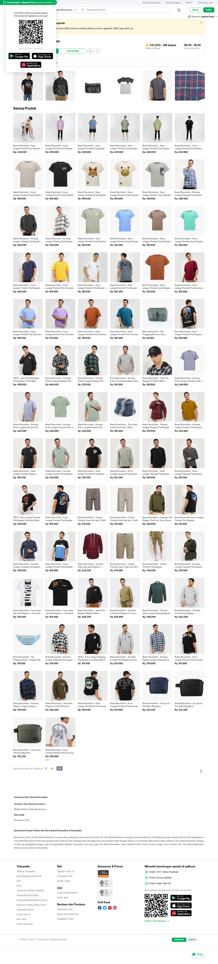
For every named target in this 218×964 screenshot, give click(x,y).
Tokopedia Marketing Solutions (32, 900)
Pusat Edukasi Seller (67, 892)
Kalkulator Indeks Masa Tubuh (31, 905)
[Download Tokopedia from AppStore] (181, 905)
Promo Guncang (25, 924)
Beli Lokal (21, 919)
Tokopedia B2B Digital (27, 895)
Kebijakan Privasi (65, 919)
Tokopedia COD (65, 876)
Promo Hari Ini (23, 914)
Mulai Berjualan (173, 2)
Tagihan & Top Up (65, 871)
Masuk (195, 10)
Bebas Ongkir (64, 881)
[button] (203, 16)
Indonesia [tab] (179, 939)
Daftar (209, 10)
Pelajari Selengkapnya (155, 921)
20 (46, 768)
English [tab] (192, 939)
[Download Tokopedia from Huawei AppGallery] (181, 913)
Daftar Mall (62, 897)
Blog (19, 885)
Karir (19, 881)
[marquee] (109, 26)
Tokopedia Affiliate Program (30, 890)
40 (51, 768)
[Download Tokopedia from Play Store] (181, 898)
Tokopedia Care (205, 2)
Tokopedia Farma (25, 909)
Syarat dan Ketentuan (67, 914)
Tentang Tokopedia (151, 2)
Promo (189, 2)
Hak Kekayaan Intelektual (29, 876)
